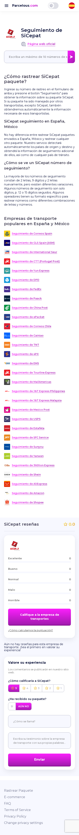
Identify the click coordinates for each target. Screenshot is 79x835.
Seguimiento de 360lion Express (33, 465)
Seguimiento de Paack (27, 298)
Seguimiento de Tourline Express (34, 372)
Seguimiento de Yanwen (28, 456)
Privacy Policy (15, 816)
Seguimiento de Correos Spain (32, 233)
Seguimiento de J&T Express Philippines (38, 391)
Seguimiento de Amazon (28, 493)
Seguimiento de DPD (25, 279)
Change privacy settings (23, 823)
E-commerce (14, 797)
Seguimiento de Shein (26, 474)
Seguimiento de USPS (26, 418)
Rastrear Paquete (18, 790)
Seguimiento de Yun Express (30, 270)
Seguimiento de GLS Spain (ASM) (33, 242)
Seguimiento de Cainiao (28, 335)
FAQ (7, 803)
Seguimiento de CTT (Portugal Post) (36, 261)
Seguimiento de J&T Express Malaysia (37, 400)
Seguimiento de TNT (25, 344)
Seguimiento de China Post (30, 307)
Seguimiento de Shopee (28, 502)
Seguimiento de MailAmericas (31, 381)
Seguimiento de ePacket (28, 316)
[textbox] (39, 56)
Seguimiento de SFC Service (30, 437)
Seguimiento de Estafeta (28, 428)
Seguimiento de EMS (25, 363)
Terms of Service (17, 810)
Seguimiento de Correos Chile (31, 326)
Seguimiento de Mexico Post (31, 409)
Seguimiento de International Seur (34, 252)
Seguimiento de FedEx (26, 289)
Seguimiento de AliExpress (29, 483)
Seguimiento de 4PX (25, 354)
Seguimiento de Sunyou (28, 446)
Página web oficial (41, 44)
